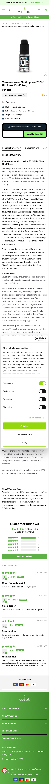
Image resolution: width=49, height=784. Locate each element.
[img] (8, 572)
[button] (42, 95)
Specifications (32, 147)
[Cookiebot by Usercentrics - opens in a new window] (35, 339)
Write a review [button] (24, 556)
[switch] (42, 391)
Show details (35, 418)
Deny (24, 443)
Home (4, 23)
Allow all (24, 426)
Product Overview (11, 147)
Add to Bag (33, 134)
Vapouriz (20, 775)
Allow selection (24, 434)
